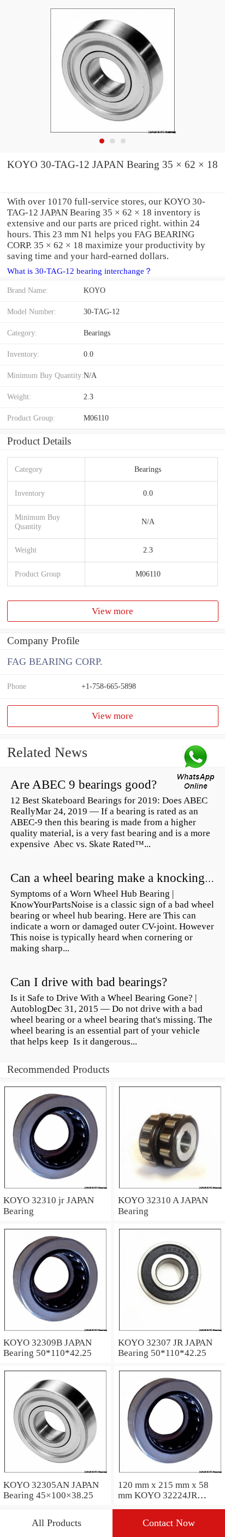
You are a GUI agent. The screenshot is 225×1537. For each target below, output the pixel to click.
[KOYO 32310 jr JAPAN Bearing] (55, 1189)
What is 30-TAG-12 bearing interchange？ (79, 271)
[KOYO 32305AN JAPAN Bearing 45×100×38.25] (55, 1474)
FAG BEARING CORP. (55, 661)
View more (112, 611)
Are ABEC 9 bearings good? (83, 784)
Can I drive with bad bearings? (88, 982)
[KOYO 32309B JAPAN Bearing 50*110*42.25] (55, 1331)
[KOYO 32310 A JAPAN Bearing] (169, 1189)
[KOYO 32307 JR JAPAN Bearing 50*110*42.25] (169, 1331)
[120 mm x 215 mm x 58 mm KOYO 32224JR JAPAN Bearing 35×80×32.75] (169, 1474)
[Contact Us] (196, 768)
